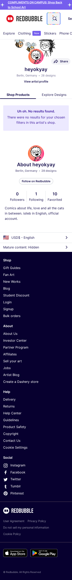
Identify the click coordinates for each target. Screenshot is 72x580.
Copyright (10, 434)
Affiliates (10, 354)
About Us (10, 334)
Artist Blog (11, 375)
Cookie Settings (15, 447)
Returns (9, 406)
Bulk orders (11, 316)
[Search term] (54, 19)
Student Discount (16, 295)
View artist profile (36, 81)
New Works (11, 282)
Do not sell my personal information (26, 527)
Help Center (12, 413)
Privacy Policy (37, 521)
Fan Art (8, 275)
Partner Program (15, 347)
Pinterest (17, 493)
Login (7, 302)
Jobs (7, 368)
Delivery (9, 399)
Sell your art (12, 361)
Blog (6, 288)
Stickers (50, 33)
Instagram (17, 465)
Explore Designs (54, 95)
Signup (8, 309)
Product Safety (14, 427)
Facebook (17, 472)
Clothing (28, 33)
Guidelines (11, 420)
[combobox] (53, 18)
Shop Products (18, 95)
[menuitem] (9, 33)
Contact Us (11, 441)
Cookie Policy (12, 534)
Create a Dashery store (20, 382)
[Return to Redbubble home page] (24, 18)
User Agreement (13, 521)
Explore (9, 33)
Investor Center (15, 340)
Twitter (15, 479)
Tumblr (15, 486)
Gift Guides (11, 268)
